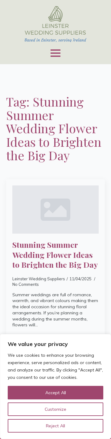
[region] (55, 386)
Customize (55, 409)
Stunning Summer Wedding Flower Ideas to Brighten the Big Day (55, 255)
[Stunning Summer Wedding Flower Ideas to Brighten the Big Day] (55, 209)
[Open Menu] (55, 53)
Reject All (55, 426)
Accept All (55, 392)
